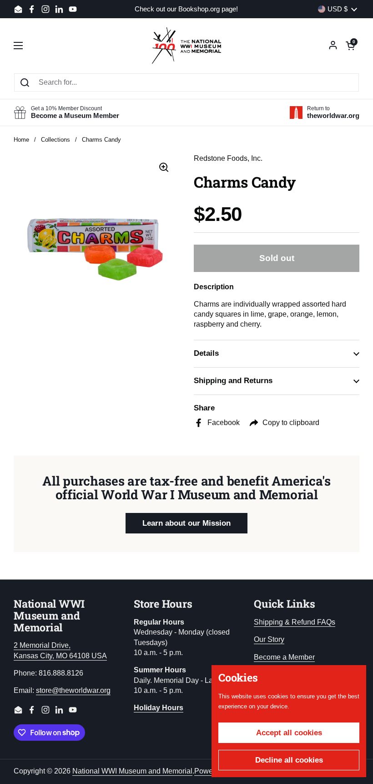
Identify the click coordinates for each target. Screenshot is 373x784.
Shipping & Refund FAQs (294, 622)
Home (21, 139)
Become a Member (284, 657)
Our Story (269, 639)
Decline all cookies (289, 760)
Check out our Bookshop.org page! (186, 9)
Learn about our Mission (186, 523)
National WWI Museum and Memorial (132, 771)
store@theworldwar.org (73, 690)
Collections (55, 139)
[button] (350, 45)
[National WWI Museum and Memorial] (186, 45)
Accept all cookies (289, 732)
